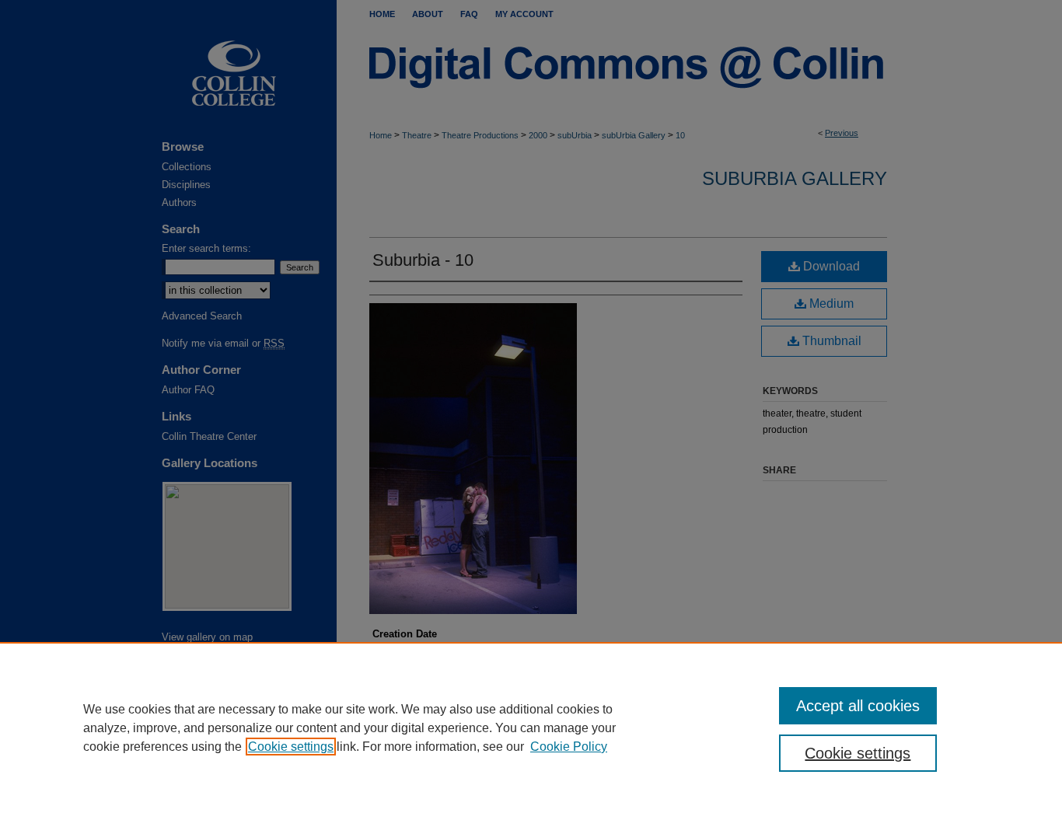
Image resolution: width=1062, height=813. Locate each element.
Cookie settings (291, 746)
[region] (531, 727)
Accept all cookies (858, 705)
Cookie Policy (568, 746)
